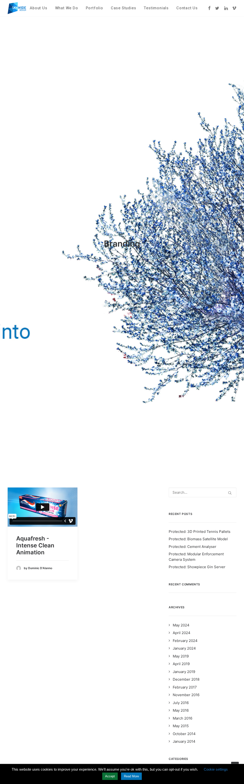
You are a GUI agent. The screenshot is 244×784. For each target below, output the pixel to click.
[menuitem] (38, 8)
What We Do (66, 8)
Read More (131, 776)
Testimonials (156, 8)
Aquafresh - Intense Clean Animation (35, 545)
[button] (209, 8)
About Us (38, 8)
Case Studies (123, 8)
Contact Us (187, 8)
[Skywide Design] (17, 8)
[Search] (202, 492)
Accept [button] (110, 776)
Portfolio (94, 8)
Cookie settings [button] (216, 769)
